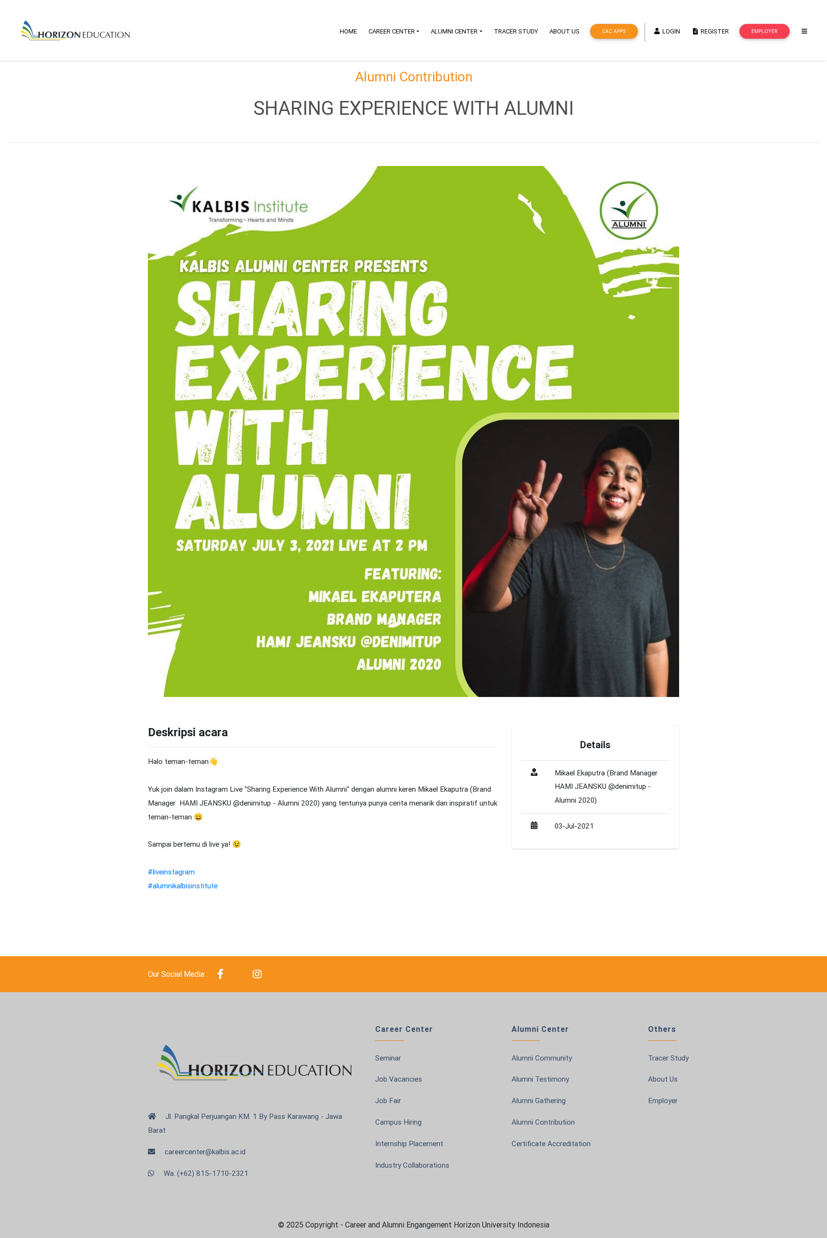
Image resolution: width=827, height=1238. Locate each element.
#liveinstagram (171, 871)
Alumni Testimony (540, 1078)
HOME (348, 31)
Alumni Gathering (539, 1100)
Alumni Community (542, 1057)
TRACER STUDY (516, 31)
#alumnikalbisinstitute (183, 885)
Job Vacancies (398, 1078)
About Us (663, 1078)
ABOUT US (564, 31)
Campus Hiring (398, 1122)
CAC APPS (614, 31)
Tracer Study (668, 1057)
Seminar (388, 1057)
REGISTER (714, 31)
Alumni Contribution (543, 1122)
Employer (764, 31)
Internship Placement (409, 1143)
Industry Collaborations (412, 1165)
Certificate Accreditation (551, 1143)
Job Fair (388, 1100)
